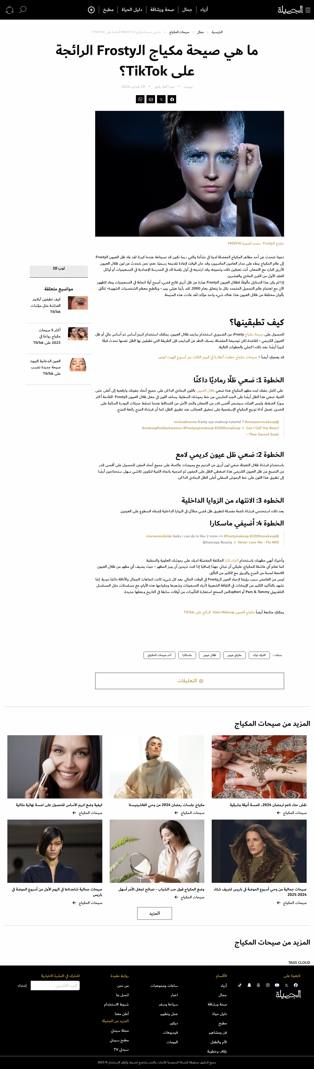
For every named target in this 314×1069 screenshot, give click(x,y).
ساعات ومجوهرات (164, 985)
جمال (187, 9)
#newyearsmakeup (260, 422)
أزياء (204, 9)
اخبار (174, 995)
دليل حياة (219, 1014)
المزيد (154, 913)
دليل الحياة (132, 9)
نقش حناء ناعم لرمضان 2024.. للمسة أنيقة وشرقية (268, 805)
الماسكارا (231, 560)
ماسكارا (187, 655)
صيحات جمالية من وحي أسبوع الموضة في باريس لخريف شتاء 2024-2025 (260, 892)
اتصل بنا (122, 995)
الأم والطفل (218, 1042)
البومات (172, 1042)
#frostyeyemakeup (198, 428)
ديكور (174, 1023)
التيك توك (259, 655)
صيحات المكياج (179, 32)
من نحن (123, 985)
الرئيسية (217, 32)
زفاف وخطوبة (217, 1051)
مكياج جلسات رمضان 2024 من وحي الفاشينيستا (166, 805)
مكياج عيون (234, 655)
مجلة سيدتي (120, 1030)
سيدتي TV (121, 1049)
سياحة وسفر (168, 1004)
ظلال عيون (209, 655)
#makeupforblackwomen (162, 428)
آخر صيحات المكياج (159, 655)
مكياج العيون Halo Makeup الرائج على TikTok (219, 612)
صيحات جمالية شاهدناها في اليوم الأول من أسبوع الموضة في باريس (57, 892)
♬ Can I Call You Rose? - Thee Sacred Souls (260, 431)
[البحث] (22, 9)
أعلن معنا (122, 1014)
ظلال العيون (205, 390)
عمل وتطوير (169, 1014)
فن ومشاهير (218, 1032)
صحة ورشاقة (162, 9)
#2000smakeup (227, 428)
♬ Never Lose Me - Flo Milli (256, 542)
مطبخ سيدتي (119, 1040)
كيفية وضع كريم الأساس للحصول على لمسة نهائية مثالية (59, 805)
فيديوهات (170, 1032)
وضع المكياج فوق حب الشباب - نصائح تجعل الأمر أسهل (161, 889)
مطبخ (108, 9)
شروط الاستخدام (116, 1004)
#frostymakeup (236, 536)
